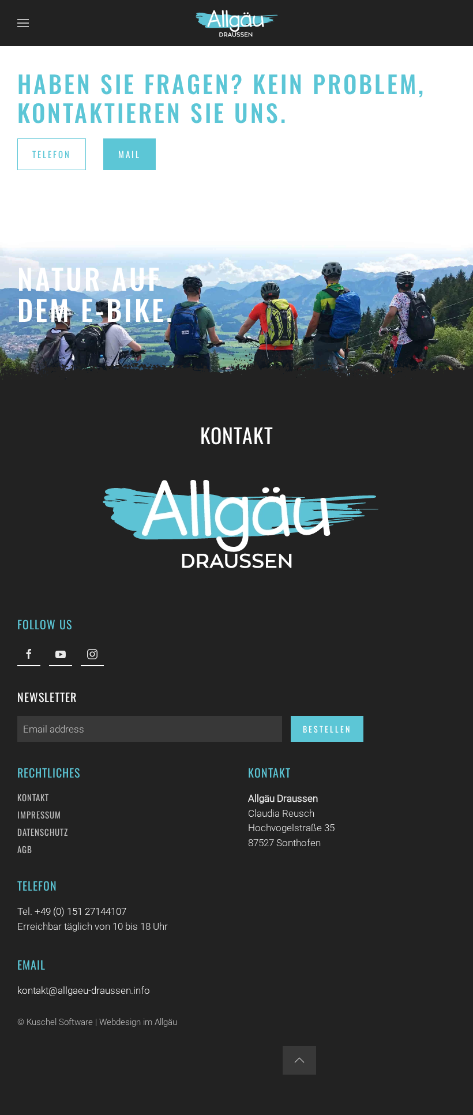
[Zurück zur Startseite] (236, 23)
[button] (23, 23)
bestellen (327, 729)
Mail (129, 154)
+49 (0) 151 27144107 (80, 911)
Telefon (51, 154)
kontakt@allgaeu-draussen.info (83, 990)
